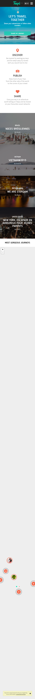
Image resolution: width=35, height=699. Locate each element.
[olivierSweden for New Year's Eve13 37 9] (9, 560)
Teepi (17, 3)
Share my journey (17, 33)
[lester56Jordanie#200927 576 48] (13, 577)
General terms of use (21, 694)
